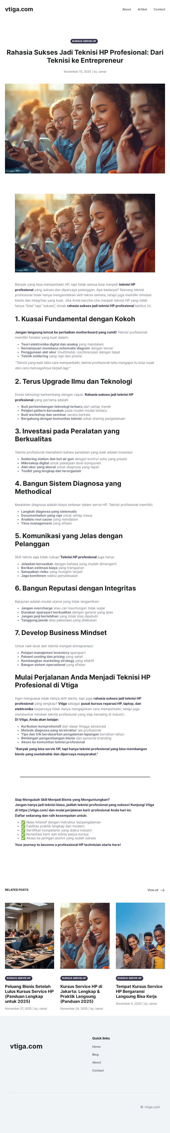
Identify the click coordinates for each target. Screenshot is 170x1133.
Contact (159, 9)
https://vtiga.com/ (33, 810)
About (126, 9)
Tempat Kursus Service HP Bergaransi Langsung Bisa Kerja (139, 991)
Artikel (142, 9)
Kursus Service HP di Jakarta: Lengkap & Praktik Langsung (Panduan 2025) (81, 994)
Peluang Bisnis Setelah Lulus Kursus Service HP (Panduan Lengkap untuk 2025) (29, 994)
